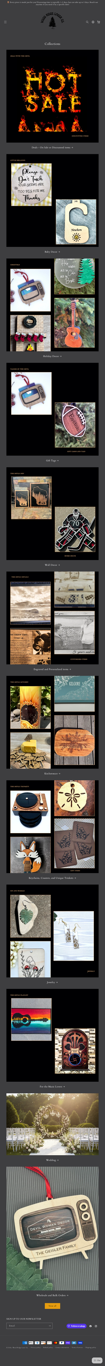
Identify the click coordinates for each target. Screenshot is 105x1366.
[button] (5, 22)
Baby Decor (51, 251)
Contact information (62, 1347)
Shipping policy (90, 1347)
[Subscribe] (49, 1326)
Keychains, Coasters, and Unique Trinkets (51, 878)
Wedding (51, 1160)
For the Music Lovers (51, 1086)
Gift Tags (51, 460)
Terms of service (77, 1347)
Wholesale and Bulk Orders (51, 1295)
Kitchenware (51, 773)
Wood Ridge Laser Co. (20, 1348)
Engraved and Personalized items (51, 669)
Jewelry (51, 982)
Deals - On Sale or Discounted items (51, 147)
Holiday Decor (51, 356)
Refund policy (48, 1347)
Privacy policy (36, 1347)
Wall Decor (51, 565)
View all (52, 1306)
